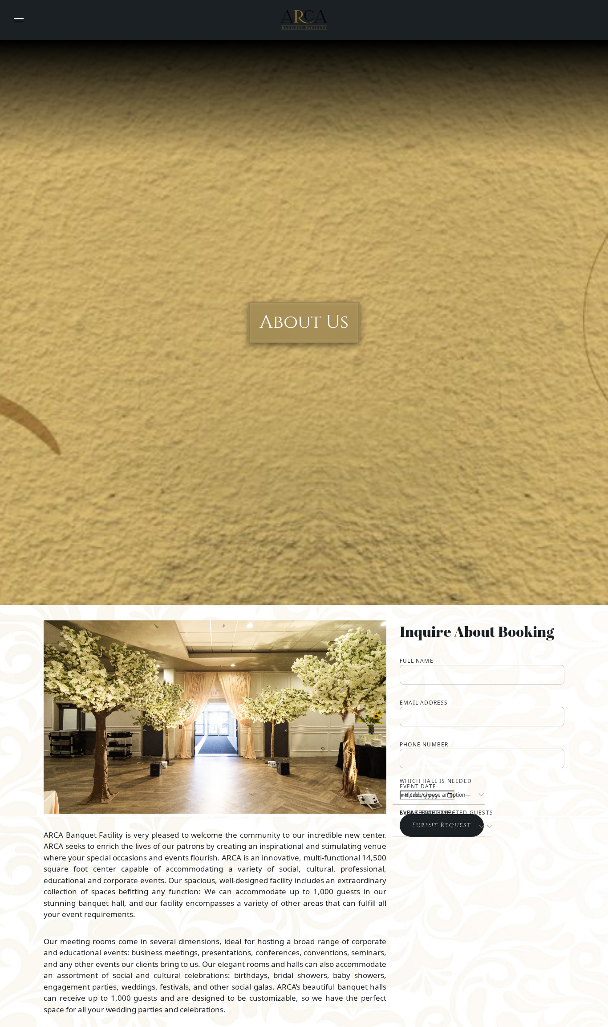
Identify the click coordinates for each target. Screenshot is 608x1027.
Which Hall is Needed (436, 781)
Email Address (424, 702)
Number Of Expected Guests (446, 812)
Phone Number (424, 744)
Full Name (417, 660)
